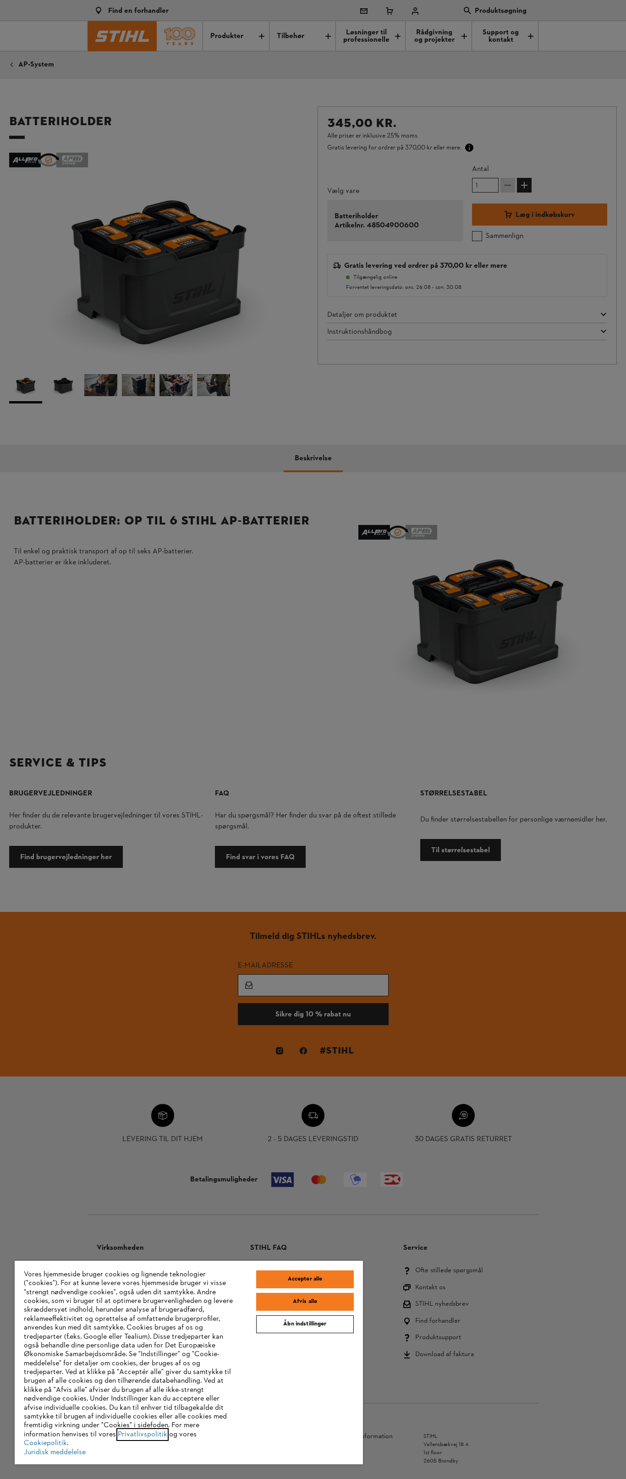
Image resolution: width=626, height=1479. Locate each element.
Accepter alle (305, 1279)
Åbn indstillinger (304, 1324)
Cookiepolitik (45, 1443)
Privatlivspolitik (142, 1434)
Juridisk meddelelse (55, 1452)
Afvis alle (305, 1301)
